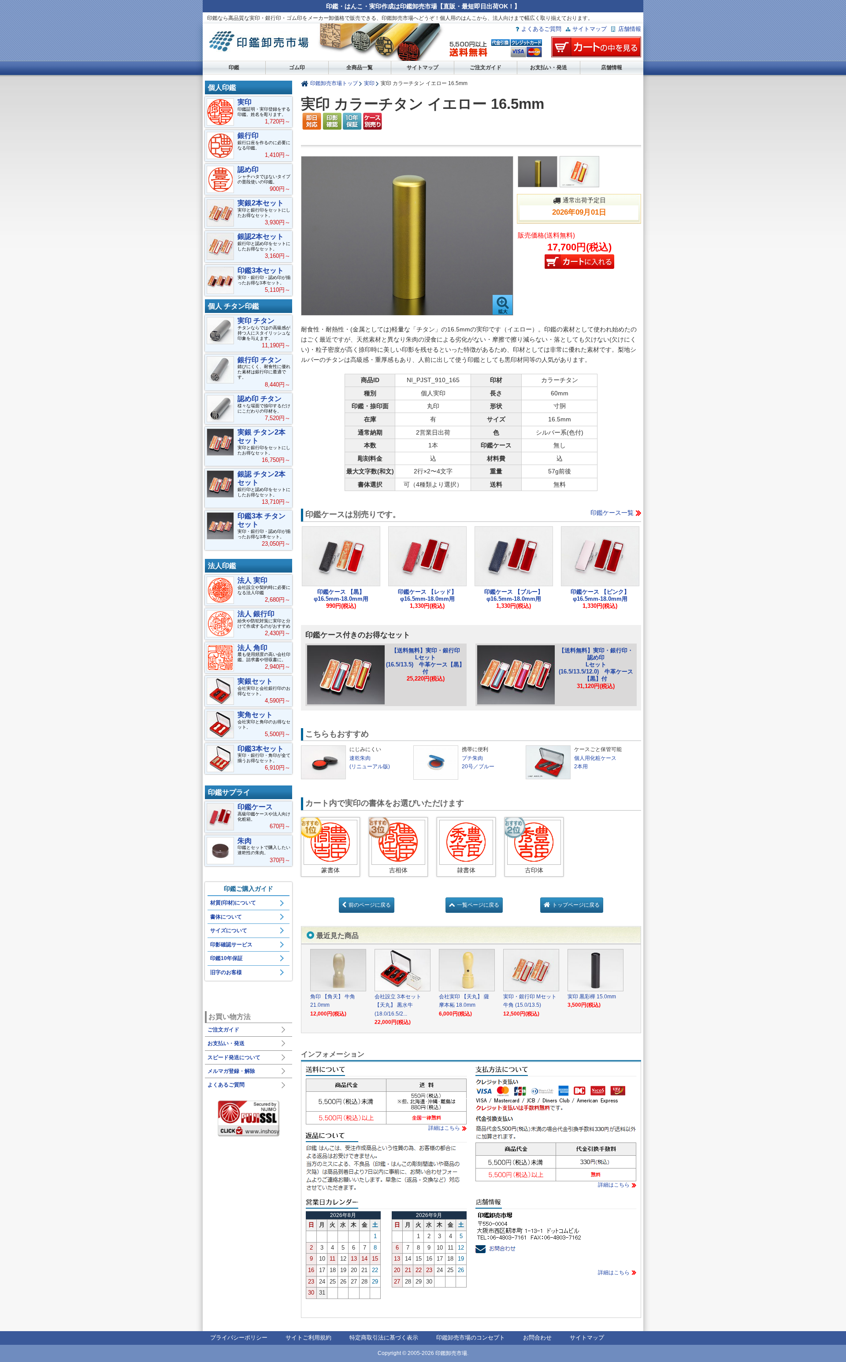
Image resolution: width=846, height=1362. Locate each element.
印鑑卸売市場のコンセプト (470, 1337)
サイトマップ (589, 29)
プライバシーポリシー (238, 1337)
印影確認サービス (231, 944)
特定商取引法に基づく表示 (383, 1337)
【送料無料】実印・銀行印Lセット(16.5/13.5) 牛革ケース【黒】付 (425, 661)
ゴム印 (297, 67)
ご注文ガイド (485, 67)
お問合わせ (537, 1337)
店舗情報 (629, 29)
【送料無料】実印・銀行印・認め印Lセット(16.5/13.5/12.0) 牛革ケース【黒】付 (596, 664)
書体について (226, 916)
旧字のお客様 (226, 972)
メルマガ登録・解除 (231, 1071)
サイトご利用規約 (308, 1337)
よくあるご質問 (541, 29)
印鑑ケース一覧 (612, 512)
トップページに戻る (576, 905)
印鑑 (234, 67)
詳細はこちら (444, 1128)
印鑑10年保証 (226, 958)
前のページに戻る (370, 905)
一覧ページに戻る (478, 905)
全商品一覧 (359, 67)
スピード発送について (234, 1057)
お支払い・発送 (548, 67)
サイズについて (228, 930)
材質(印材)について (233, 902)
